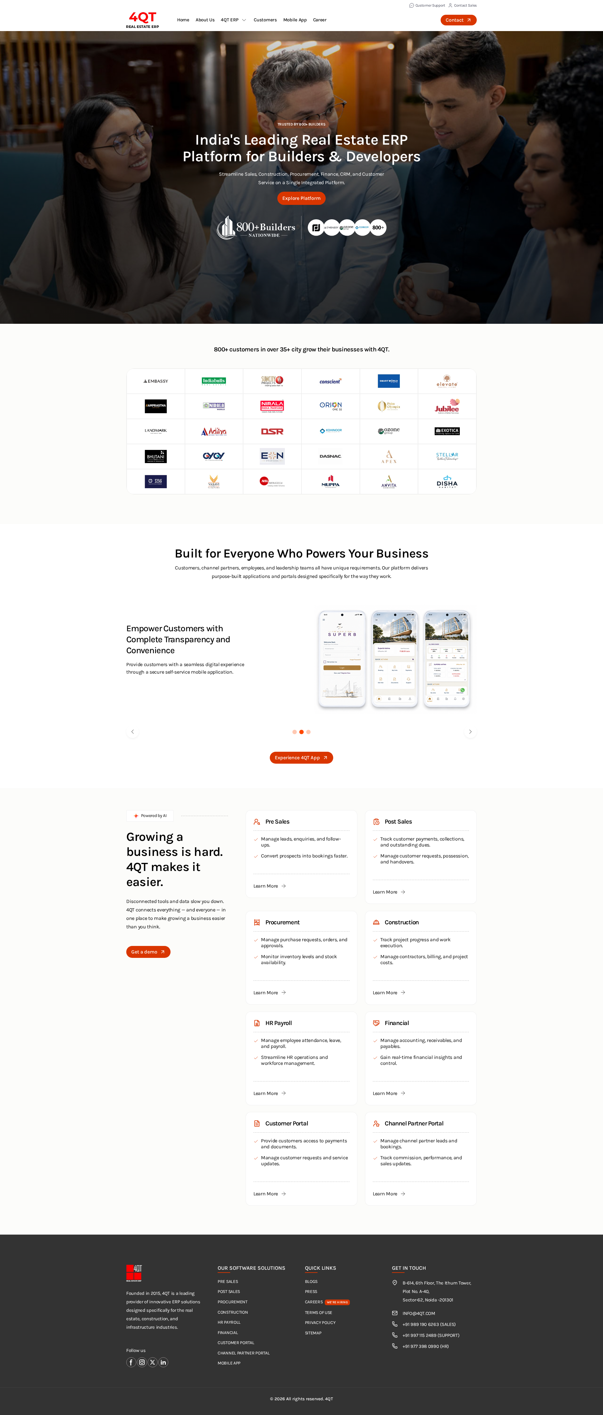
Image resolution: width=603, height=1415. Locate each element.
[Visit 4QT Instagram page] (142, 1362)
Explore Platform (301, 198)
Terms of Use (318, 1312)
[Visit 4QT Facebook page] (131, 1362)
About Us (205, 20)
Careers (326, 1302)
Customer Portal (236, 1342)
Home (183, 20)
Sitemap (313, 1333)
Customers (265, 20)
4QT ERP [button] (229, 20)
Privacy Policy (320, 1322)
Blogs (311, 1281)
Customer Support (430, 5)
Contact (455, 20)
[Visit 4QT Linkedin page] (163, 1362)
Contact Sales (465, 5)
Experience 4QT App (297, 758)
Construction (233, 1312)
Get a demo (144, 952)
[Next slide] (470, 731)
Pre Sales (228, 1281)
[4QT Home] (142, 20)
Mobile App (295, 20)
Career (320, 20)
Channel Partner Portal (243, 1353)
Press (311, 1291)
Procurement (232, 1302)
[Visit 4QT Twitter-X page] (153, 1362)
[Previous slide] (132, 731)
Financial (228, 1332)
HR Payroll (229, 1322)
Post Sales (229, 1291)
